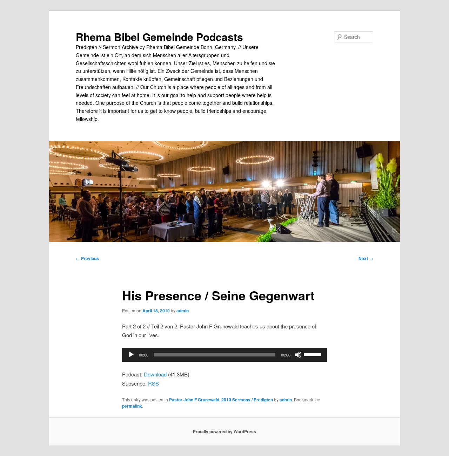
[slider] (313, 354)
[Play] (131, 354)
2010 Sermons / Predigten (247, 399)
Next (365, 258)
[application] (224, 355)
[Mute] (298, 354)
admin (182, 310)
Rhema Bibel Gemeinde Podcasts (159, 36)
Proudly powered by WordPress (224, 431)
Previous (87, 258)
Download (155, 374)
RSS (153, 383)
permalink (132, 406)
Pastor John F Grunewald (194, 399)
